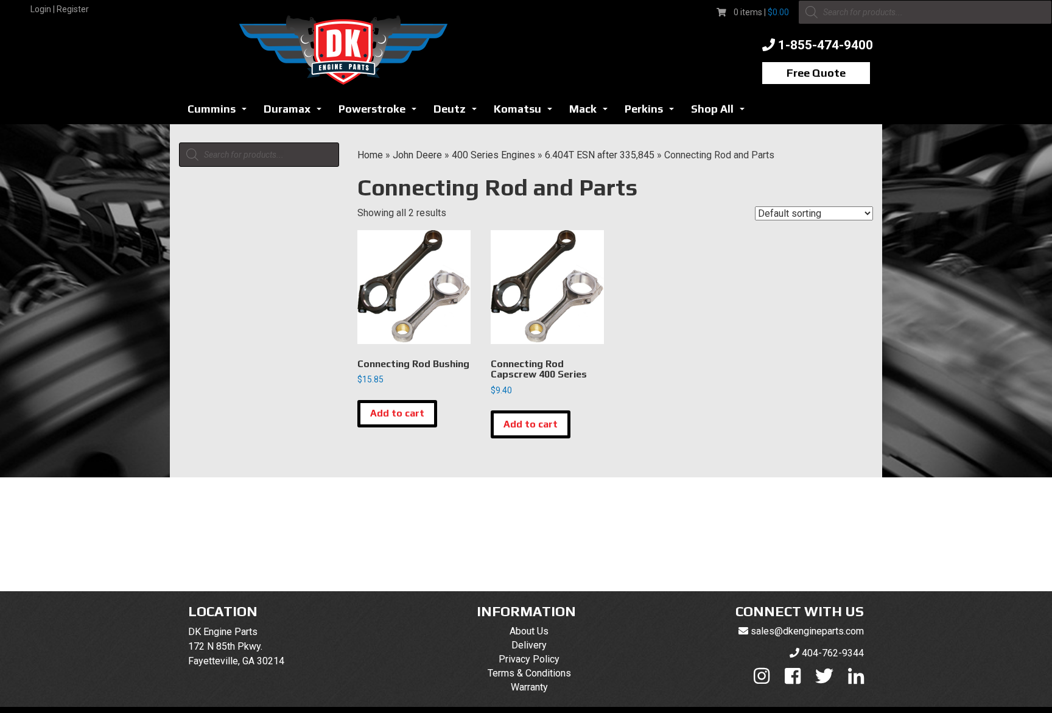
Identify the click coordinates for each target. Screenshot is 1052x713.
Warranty (529, 687)
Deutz (458, 112)
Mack (591, 112)
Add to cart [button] (397, 413)
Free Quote (816, 72)
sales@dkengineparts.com (807, 631)
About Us (529, 631)
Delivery (529, 645)
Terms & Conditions (529, 673)
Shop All (721, 112)
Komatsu (526, 112)
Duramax (296, 112)
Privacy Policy (529, 659)
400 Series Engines (493, 155)
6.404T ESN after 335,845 (599, 155)
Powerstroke (380, 112)
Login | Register (59, 9)
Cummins (220, 112)
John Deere (417, 155)
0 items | (761, 12)
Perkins (653, 112)
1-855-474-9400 (825, 45)
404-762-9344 (833, 653)
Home (370, 155)
